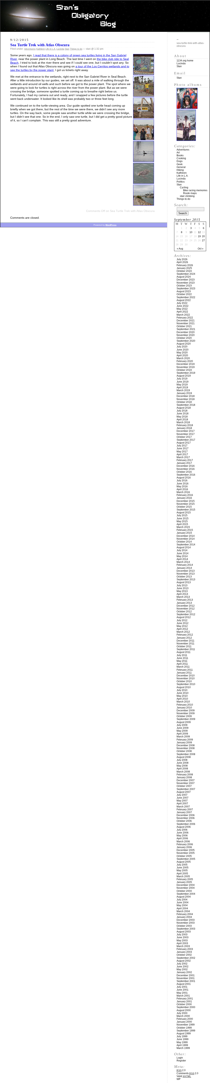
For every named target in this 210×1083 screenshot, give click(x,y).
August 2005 (184, 861)
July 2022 (182, 303)
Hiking (180, 170)
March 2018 (183, 422)
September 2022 (186, 297)
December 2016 (186, 465)
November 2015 (186, 503)
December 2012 (186, 605)
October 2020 (184, 338)
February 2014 (185, 564)
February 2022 (185, 317)
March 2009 (183, 736)
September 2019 (186, 372)
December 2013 (186, 570)
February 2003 (185, 949)
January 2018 (184, 428)
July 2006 (182, 829)
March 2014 (183, 562)
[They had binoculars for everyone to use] (143, 139)
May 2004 (182, 905)
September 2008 (186, 754)
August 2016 (184, 477)
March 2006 (183, 841)
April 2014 (182, 559)
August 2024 (184, 276)
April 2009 (182, 733)
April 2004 (182, 908)
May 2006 (182, 835)
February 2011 (185, 669)
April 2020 (182, 355)
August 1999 (184, 1033)
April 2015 (182, 524)
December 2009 (186, 710)
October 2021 (184, 326)
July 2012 (182, 620)
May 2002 (182, 969)
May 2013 (182, 591)
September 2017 (186, 439)
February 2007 (185, 809)
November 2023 (186, 282)
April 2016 (182, 489)
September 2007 (186, 789)
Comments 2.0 (187, 1073)
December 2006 (186, 815)
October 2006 (184, 821)
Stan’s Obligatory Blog (105, 16)
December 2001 (186, 975)
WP (178, 1079)
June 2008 (182, 762)
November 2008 (186, 748)
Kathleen (40, 49)
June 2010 (182, 693)
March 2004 (183, 911)
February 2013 (185, 599)
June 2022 (182, 306)
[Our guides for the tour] (143, 95)
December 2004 (186, 885)
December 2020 (186, 332)
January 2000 (184, 1021)
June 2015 (182, 518)
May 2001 (182, 992)
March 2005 (183, 876)
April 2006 (182, 838)
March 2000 (183, 1016)
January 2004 (184, 917)
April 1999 (182, 1045)
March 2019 (183, 390)
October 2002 (184, 954)
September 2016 (186, 474)
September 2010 (186, 684)
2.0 (181, 1070)
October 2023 (184, 285)
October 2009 (184, 716)
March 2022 (183, 314)
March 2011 (183, 666)
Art (178, 152)
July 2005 (182, 864)
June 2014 (182, 553)
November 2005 (186, 853)
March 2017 (183, 457)
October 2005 (184, 856)
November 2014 (186, 538)
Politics (181, 181)
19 (199, 236)
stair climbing (187, 196)
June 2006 (182, 832)
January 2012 (184, 637)
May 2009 (182, 730)
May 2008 (182, 765)
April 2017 (182, 454)
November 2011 (185, 643)
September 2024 (186, 273)
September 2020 (186, 340)
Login (180, 1057)
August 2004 (184, 896)
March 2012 (183, 631)
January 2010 (184, 707)
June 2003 (182, 937)
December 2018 (186, 396)
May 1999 (182, 1042)
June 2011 (182, 658)
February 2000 (185, 1018)
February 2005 (185, 879)
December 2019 (186, 364)
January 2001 (184, 1001)
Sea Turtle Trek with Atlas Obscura (40, 45)
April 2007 (182, 803)
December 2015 (186, 501)
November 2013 (186, 573)
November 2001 (186, 978)
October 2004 (184, 891)
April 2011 (182, 663)
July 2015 (182, 515)
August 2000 (184, 1010)
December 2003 (186, 920)
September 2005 (186, 859)
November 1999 (186, 1024)
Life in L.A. (51, 49)
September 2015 (186, 509)
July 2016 (182, 480)
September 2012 (186, 614)
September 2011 (186, 649)
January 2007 (184, 812)
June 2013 (182, 588)
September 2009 (186, 719)
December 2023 (186, 279)
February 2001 (185, 998)
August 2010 (184, 687)
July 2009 (182, 725)
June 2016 (182, 483)
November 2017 (186, 434)
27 (203, 240)
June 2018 (182, 413)
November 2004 (186, 887)
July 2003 (182, 934)
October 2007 (184, 786)
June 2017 (182, 448)
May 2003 (182, 940)
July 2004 (182, 899)
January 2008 (184, 777)
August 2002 (184, 960)
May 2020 (182, 352)
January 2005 (184, 882)
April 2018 (182, 419)
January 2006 (184, 847)
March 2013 (183, 597)
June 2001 (182, 989)
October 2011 (184, 646)
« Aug (180, 248)
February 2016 (185, 495)
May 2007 (182, 800)
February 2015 (185, 530)
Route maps (190, 193)
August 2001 (184, 984)
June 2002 (182, 966)
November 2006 (186, 818)
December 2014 (186, 536)
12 (199, 232)
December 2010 (186, 675)
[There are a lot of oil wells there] (143, 117)
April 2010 (182, 698)
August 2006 (184, 826)
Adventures (30, 49)
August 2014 (184, 547)
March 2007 (183, 806)
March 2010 (183, 701)
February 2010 (185, 704)
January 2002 (184, 972)
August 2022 (184, 300)
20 (203, 236)
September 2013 (186, 579)
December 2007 (186, 780)
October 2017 (184, 437)
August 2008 (184, 757)
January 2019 (184, 393)
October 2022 (184, 294)
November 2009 (186, 713)
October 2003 (184, 925)
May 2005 (182, 870)
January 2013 (184, 602)
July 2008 (182, 760)
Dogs (180, 161)
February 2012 (185, 634)
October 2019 (184, 370)
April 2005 (182, 873)
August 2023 (184, 291)
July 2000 (182, 1013)
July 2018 (182, 410)
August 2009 (184, 722)
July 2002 (182, 963)
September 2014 (186, 544)
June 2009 (182, 728)
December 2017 (186, 431)
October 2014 (184, 541)
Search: (181, 205)
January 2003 (184, 952)
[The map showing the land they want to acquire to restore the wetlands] (143, 74)
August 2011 (184, 652)
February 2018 (185, 425)
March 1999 (183, 1048)
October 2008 (184, 751)
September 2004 (186, 893)
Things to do (76, 49)
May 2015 (182, 521)
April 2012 (182, 629)
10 (190, 232)
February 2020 (185, 361)
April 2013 (182, 594)
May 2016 (182, 486)
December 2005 (186, 850)
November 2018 (186, 399)
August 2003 (184, 931)
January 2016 (184, 498)
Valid (184, 1076)
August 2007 (184, 792)
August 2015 (184, 512)
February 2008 (185, 774)
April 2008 (182, 768)
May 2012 (182, 626)
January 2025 (184, 268)
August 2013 (184, 582)
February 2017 (185, 460)
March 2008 (183, 771)
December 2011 (185, 640)
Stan (67, 49)
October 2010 (184, 681)
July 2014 (182, 550)
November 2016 (186, 469)
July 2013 (182, 585)
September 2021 (186, 329)
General (181, 167)
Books (180, 155)
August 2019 (184, 375)
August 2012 (184, 617)
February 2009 (185, 739)
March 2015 (183, 527)
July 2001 (182, 986)
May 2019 (182, 384)
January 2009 (184, 742)
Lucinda (60, 49)
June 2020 (182, 349)
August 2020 (184, 343)
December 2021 (186, 320)
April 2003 (182, 943)
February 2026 (185, 265)
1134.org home (185, 60)
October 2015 (184, 506)
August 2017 (184, 442)
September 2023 (186, 288)
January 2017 (184, 463)
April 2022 (182, 311)
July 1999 (182, 1036)
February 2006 (185, 844)
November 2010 (186, 678)
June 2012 (182, 623)
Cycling (184, 187)
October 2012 (184, 611)
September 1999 (186, 1030)
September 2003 (186, 928)
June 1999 (182, 1039)
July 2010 (182, 690)
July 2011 (182, 655)
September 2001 (186, 981)
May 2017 (182, 451)
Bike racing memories (195, 190)
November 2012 (186, 608)
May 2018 (182, 416)
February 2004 (185, 914)
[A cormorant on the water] (143, 161)
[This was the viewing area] (143, 204)
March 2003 (183, 946)
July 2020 (182, 346)
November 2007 (186, 783)
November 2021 (186, 323)
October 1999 (184, 1027)
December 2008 (186, 745)
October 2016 (184, 471)
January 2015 (184, 532)
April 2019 (182, 387)
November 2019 (186, 367)
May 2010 (182, 695)
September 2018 (186, 405)
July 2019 (182, 378)
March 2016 (183, 492)
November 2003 (186, 922)
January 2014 (184, 568)
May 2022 (182, 308)
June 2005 (182, 867)
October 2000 (184, 1004)
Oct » (200, 248)
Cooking (181, 158)
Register (181, 1060)
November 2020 (186, 335)
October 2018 (184, 402)
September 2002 (186, 958)
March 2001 (183, 995)
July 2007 (182, 794)
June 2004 (182, 902)
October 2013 (184, 576)
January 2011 (184, 672)
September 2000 (186, 1007)
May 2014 (182, 556)
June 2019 (182, 381)
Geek (180, 164)
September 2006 (186, 824)
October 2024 (184, 271)
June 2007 (182, 797)
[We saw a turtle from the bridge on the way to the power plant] (143, 182)
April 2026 (182, 262)
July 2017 (182, 445)
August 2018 (184, 407)
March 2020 (183, 358)
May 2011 (182, 661)
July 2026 (182, 259)
